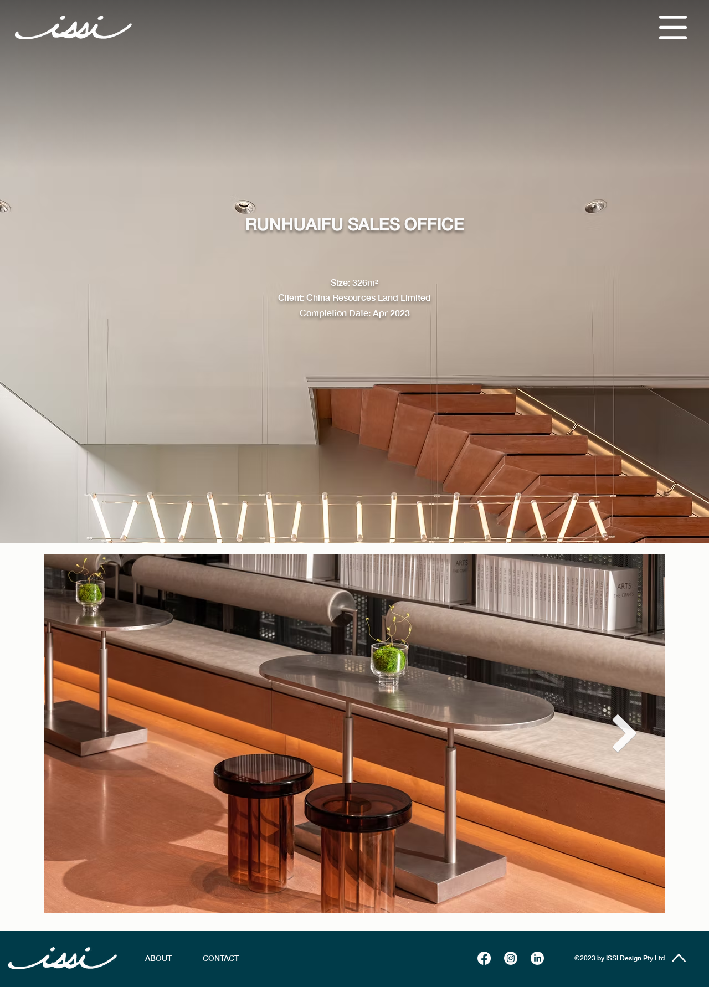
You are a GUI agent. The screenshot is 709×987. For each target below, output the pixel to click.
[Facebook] (484, 958)
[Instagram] (510, 958)
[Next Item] (624, 733)
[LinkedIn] (537, 958)
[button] (673, 27)
